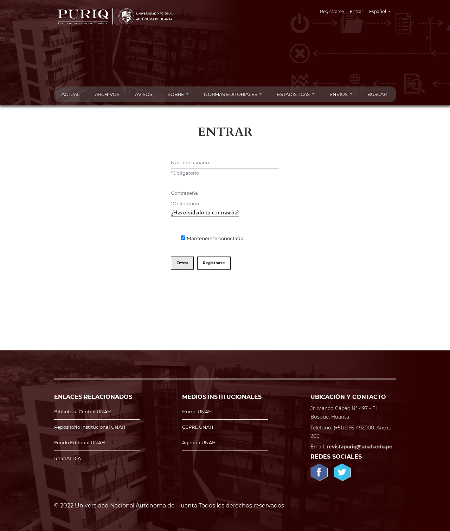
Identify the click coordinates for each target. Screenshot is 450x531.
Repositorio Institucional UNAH (90, 427)
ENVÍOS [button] (339, 94)
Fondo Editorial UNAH (79, 442)
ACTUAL (71, 94)
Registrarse (332, 11)
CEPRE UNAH (197, 427)
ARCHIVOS (107, 94)
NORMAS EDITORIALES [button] (231, 94)
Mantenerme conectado (215, 238)
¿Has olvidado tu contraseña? (205, 212)
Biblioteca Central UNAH (82, 411)
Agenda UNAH (199, 442)
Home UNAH (197, 411)
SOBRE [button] (176, 94)
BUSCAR (377, 94)
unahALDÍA (67, 458)
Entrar (356, 11)
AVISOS (143, 94)
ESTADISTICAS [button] (294, 94)
